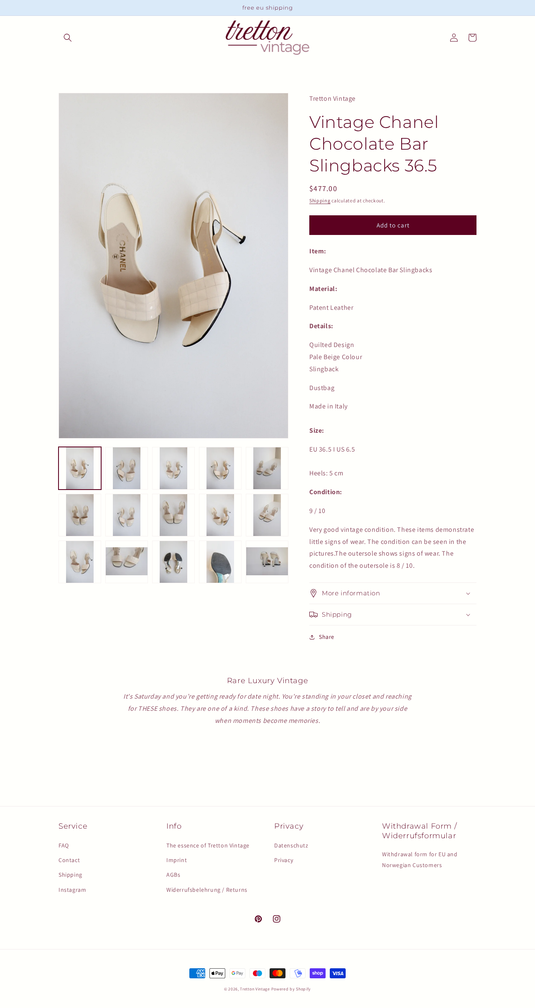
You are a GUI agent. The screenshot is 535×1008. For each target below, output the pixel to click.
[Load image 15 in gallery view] (267, 562)
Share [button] (326, 637)
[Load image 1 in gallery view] (80, 468)
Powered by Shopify (291, 989)
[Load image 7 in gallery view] (126, 515)
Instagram (72, 889)
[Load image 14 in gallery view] (220, 562)
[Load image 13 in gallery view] (173, 562)
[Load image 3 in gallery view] (173, 468)
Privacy (283, 860)
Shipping (320, 200)
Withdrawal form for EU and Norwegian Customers (420, 859)
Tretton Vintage (255, 989)
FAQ (64, 845)
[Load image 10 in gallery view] (267, 515)
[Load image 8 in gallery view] (173, 515)
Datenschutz (291, 845)
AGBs (173, 874)
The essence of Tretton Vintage (208, 845)
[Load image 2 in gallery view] (126, 468)
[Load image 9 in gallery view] (220, 515)
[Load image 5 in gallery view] (267, 468)
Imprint (176, 860)
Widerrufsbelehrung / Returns (206, 889)
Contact (69, 860)
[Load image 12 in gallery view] (126, 562)
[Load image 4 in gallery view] (220, 468)
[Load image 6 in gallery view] (80, 515)
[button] (68, 37)
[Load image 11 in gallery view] (80, 562)
